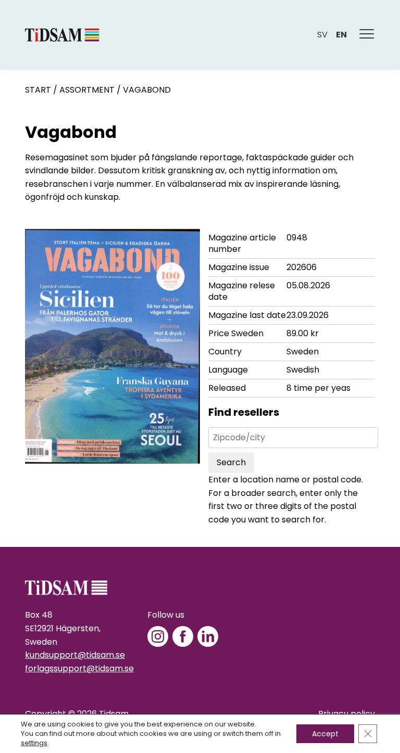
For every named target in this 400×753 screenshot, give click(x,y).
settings (34, 743)
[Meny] (367, 35)
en (341, 35)
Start (38, 90)
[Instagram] (157, 636)
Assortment (87, 90)
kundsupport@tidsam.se (75, 655)
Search (231, 462)
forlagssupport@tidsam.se (79, 668)
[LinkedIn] (207, 636)
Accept (325, 734)
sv (322, 35)
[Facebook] (182, 636)
